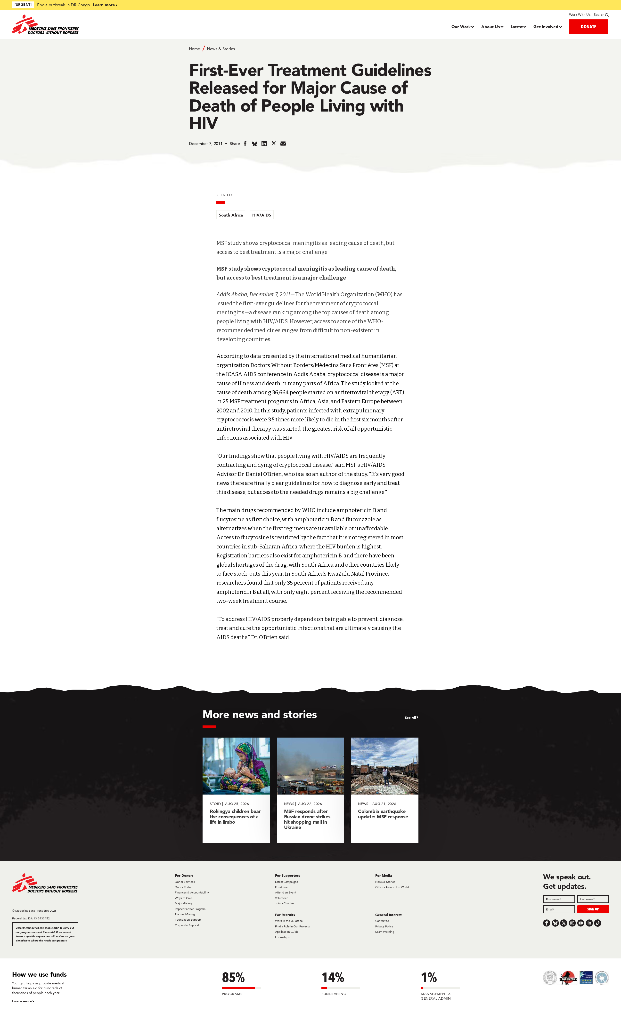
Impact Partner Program (190, 909)
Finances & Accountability (192, 892)
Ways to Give (183, 898)
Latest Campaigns (286, 882)
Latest (517, 26)
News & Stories (221, 48)
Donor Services (185, 882)
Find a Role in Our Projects (292, 926)
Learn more (104, 4)
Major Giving (183, 903)
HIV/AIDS (261, 214)
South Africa (231, 214)
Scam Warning (384, 931)
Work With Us (579, 14)
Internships (282, 937)
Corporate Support (187, 925)
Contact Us (382, 921)
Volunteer (281, 898)
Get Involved (545, 26)
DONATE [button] (588, 27)
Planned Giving (185, 914)
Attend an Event (285, 892)
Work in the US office (289, 921)
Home (194, 48)
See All (410, 718)
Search (599, 14)
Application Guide (287, 931)
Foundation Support (188, 919)
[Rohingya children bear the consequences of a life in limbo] (236, 790)
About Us (490, 26)
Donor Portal (183, 887)
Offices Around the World (392, 887)
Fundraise (281, 887)
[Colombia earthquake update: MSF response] (384, 790)
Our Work (461, 26)
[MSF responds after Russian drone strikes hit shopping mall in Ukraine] (310, 790)
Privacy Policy (384, 926)
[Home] (86, 24)
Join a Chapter (284, 903)
